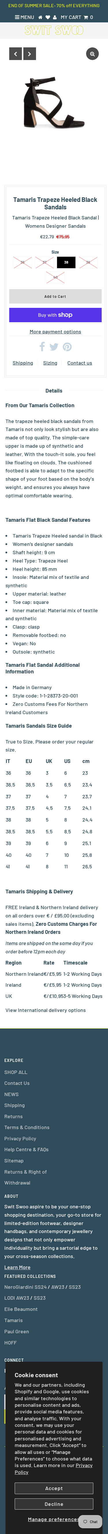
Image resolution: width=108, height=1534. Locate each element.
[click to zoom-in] (92, 53)
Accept (54, 1488)
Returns (13, 1116)
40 (55, 277)
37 (44, 262)
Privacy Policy (20, 1138)
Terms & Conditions (27, 1127)
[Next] (29, 53)
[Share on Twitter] (54, 348)
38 (66, 262)
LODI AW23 (16, 1298)
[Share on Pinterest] (67, 348)
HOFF (10, 1342)
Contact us (79, 363)
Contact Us (17, 1083)
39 (88, 262)
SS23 (75, 1287)
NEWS (11, 1094)
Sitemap (14, 1160)
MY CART (77, 17)
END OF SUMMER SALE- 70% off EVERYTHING (54, 5)
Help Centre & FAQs (26, 1149)
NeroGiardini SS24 (25, 1287)
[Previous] (15, 53)
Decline (54, 1504)
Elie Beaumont (21, 1309)
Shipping (23, 363)
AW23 (57, 1287)
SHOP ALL (15, 1072)
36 (22, 262)
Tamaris (13, 1320)
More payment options (55, 331)
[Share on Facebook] (42, 348)
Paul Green (16, 1331)
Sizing (50, 363)
